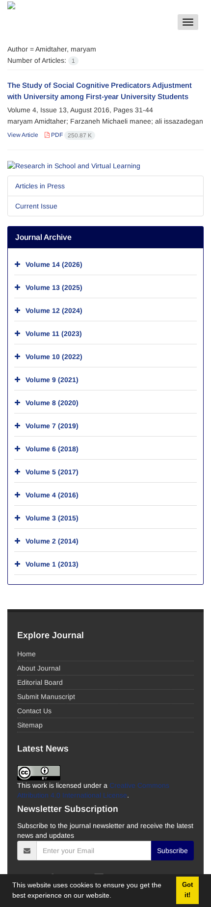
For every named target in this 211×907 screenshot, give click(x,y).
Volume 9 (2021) (52, 379)
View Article (22, 134)
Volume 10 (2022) (54, 356)
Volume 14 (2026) (54, 264)
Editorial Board (40, 682)
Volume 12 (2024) (54, 310)
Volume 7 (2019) (52, 425)
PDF (71, 134)
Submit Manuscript (46, 696)
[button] (114, 896)
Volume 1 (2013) (52, 564)
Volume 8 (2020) (52, 402)
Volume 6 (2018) (52, 448)
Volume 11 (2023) (54, 333)
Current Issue (36, 206)
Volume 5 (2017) (52, 471)
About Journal (38, 668)
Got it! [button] (187, 890)
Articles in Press (40, 186)
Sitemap (30, 725)
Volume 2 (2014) (52, 540)
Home (26, 654)
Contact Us (34, 711)
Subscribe (172, 851)
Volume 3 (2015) (52, 517)
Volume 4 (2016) (52, 494)
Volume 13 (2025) (54, 287)
